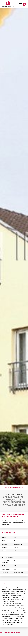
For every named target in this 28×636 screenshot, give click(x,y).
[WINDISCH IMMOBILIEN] (11, 4)
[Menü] (20, 4)
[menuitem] (20, 4)
